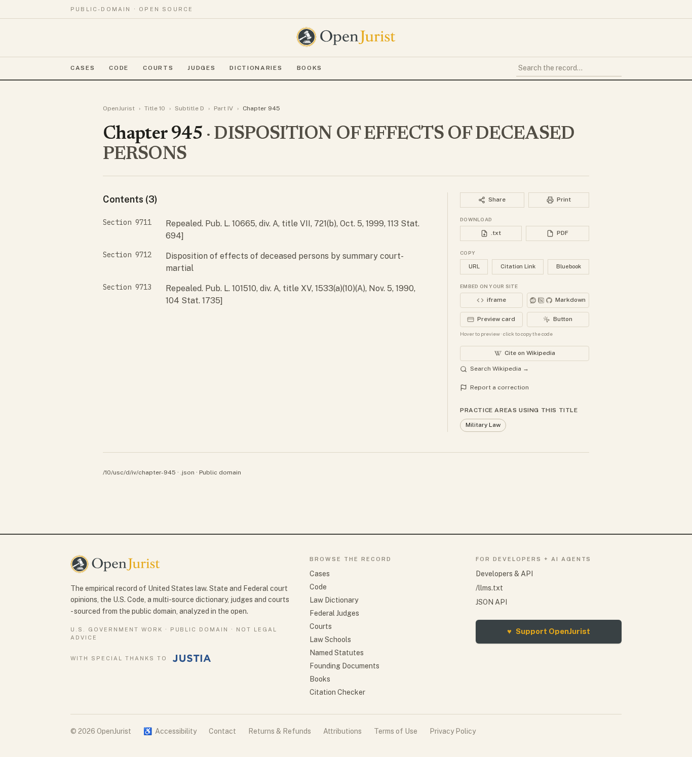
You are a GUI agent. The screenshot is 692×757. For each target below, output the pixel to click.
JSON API (491, 602)
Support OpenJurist (548, 631)
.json (187, 472)
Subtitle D (189, 108)
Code (119, 67)
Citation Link (518, 266)
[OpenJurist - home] (346, 37)
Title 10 (154, 108)
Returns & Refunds (279, 731)
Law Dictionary (334, 600)
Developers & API (504, 574)
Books (309, 67)
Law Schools (330, 639)
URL (474, 266)
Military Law (483, 424)
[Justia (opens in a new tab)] (192, 658)
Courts (158, 67)
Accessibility (170, 731)
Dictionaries (255, 67)
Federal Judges (334, 613)
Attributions (342, 731)
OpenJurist (119, 108)
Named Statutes (337, 653)
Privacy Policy (453, 731)
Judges (201, 67)
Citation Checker (337, 692)
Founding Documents (344, 666)
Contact (222, 731)
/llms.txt (489, 588)
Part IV (223, 108)
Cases (82, 67)
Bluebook (568, 266)
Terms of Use (395, 731)
